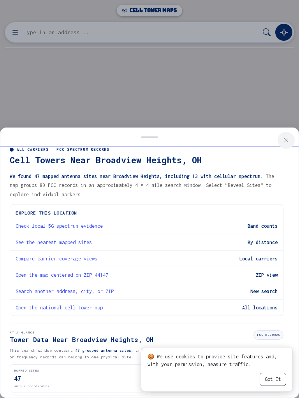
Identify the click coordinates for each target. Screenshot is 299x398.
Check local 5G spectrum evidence (59, 226)
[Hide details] (149, 136)
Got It (273, 379)
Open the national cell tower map (59, 308)
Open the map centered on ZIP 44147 (62, 275)
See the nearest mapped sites (54, 242)
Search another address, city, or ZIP (65, 291)
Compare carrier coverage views (56, 259)
